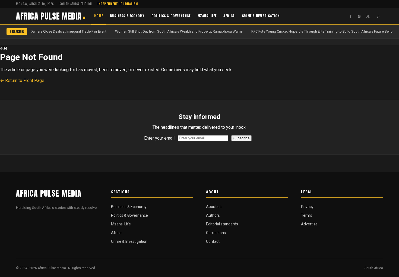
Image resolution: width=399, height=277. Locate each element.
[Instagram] (359, 16)
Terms (306, 215)
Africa (229, 15)
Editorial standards (222, 224)
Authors (213, 215)
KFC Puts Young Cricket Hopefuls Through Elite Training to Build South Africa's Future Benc (321, 31)
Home (98, 15)
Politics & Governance (171, 15)
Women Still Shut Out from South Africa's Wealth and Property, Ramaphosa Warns (178, 31)
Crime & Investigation (261, 15)
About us (213, 206)
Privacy (307, 206)
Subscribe (241, 138)
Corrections (216, 233)
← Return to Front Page (22, 80)
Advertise (309, 224)
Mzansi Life (207, 15)
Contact (213, 241)
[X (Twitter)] (367, 16)
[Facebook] (350, 16)
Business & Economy (127, 15)
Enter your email (159, 138)
